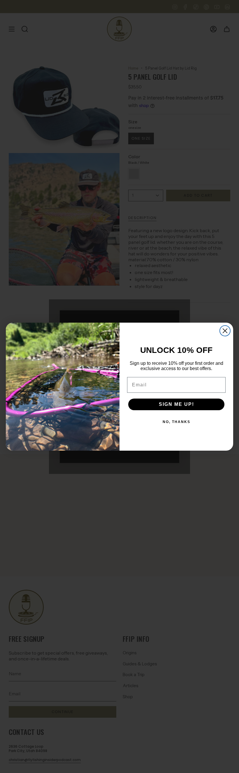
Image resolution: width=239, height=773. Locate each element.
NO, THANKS (176, 422)
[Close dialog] (225, 331)
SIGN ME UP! (176, 404)
